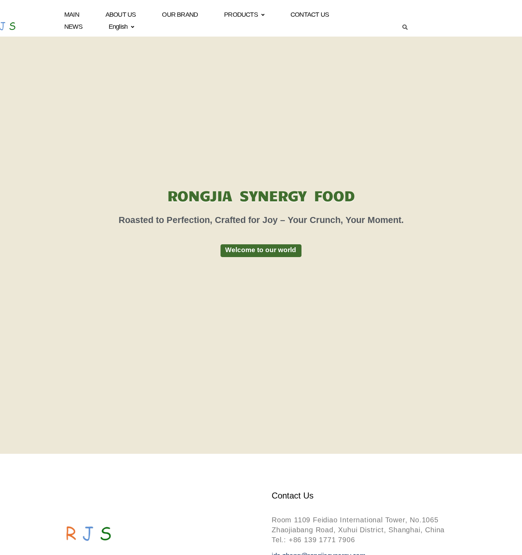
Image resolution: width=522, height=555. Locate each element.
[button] (244, 15)
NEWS (73, 26)
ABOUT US (120, 14)
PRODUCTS (241, 14)
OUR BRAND (180, 14)
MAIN (71, 14)
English (118, 26)
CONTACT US (309, 14)
